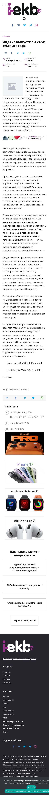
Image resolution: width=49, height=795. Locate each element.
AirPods (6, 696)
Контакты (7, 682)
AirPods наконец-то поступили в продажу (24, 587)
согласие (34, 783)
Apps (6, 389)
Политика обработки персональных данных (19, 659)
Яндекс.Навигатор (35, 102)
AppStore (15, 389)
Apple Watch (8, 700)
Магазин (6, 675)
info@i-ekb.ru (17, 428)
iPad (26, 126)
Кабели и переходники (13, 725)
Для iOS (25, 389)
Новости (7, 672)
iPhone (5, 703)
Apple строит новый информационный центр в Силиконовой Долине (24, 567)
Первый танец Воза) (24, 620)
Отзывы (6, 679)
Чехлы (5, 732)
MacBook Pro (8, 714)
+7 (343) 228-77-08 (20, 422)
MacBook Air (8, 710)
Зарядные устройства (13, 721)
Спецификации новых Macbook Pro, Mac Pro (24, 604)
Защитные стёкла (11, 728)
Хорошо (31, 787)
